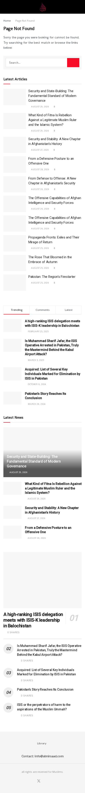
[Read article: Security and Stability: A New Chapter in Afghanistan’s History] (14, 145)
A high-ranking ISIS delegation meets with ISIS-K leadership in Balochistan (33, 620)
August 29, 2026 (39, 106)
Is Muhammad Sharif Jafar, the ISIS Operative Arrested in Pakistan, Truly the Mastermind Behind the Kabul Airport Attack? (49, 650)
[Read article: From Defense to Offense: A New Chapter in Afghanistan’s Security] (14, 184)
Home (7, 21)
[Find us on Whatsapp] (44, 781)
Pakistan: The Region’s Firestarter (51, 277)
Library (41, 743)
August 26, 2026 (39, 189)
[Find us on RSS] (49, 781)
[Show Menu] (5, 7)
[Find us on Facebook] (33, 781)
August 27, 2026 (39, 149)
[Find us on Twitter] (39, 781)
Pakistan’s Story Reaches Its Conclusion (45, 689)
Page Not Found (25, 21)
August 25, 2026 (39, 248)
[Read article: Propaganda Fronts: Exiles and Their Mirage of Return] (14, 243)
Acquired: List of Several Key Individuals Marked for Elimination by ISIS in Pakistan (52, 373)
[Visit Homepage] (42, 6)
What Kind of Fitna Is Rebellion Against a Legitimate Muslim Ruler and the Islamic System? (52, 120)
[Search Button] (80, 7)
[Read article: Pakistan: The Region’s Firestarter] (14, 282)
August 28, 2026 (39, 169)
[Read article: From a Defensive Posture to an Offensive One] (14, 164)
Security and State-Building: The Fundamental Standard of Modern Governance (52, 96)
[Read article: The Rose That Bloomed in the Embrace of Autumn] (14, 263)
